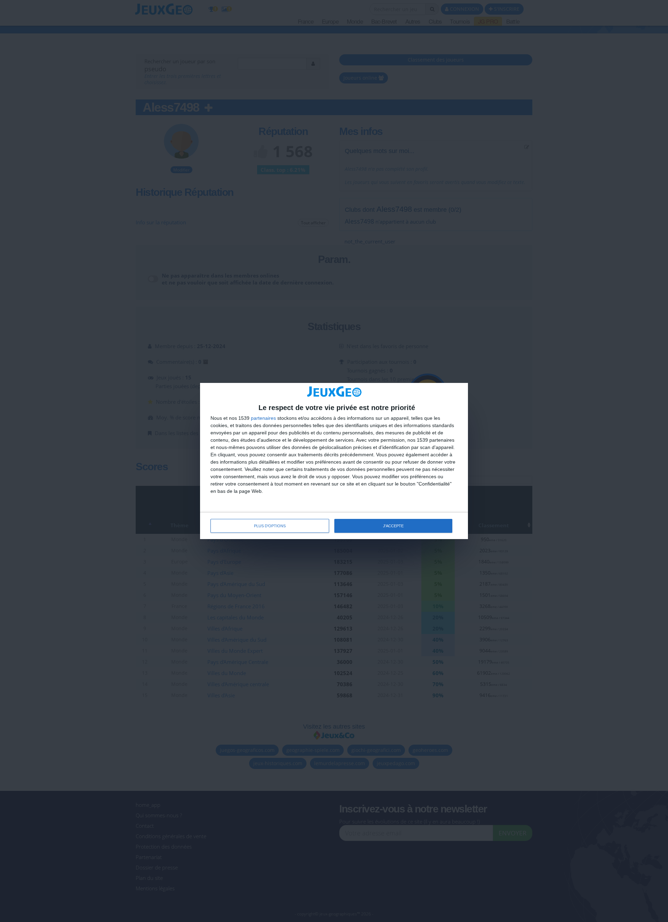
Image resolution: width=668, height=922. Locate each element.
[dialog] (334, 461)
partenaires (263, 418)
